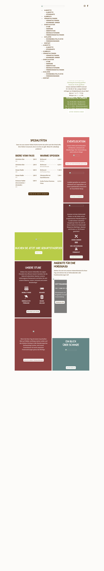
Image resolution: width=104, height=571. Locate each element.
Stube (48, 26)
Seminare (49, 29)
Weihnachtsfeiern (52, 33)
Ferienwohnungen (52, 41)
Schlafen (47, 37)
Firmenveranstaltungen (55, 35)
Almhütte (46, 45)
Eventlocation (49, 24)
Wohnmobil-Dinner (53, 22)
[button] (38, 193)
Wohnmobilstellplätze (54, 39)
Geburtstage (50, 31)
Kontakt (47, 43)
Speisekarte (50, 14)
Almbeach (48, 16)
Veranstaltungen (50, 18)
